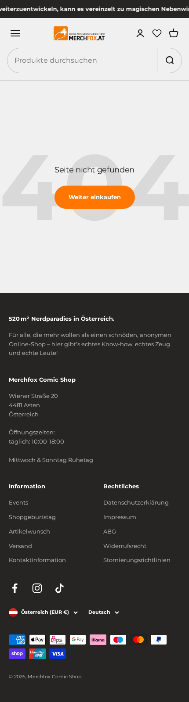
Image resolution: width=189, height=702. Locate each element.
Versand (20, 545)
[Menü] (15, 33)
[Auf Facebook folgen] (15, 588)
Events (18, 502)
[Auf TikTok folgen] (59, 588)
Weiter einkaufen (95, 197)
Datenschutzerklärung (136, 502)
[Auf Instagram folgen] (37, 588)
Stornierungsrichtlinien (137, 559)
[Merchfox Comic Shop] (79, 33)
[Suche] (169, 60)
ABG (109, 531)
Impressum (119, 516)
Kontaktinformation (37, 559)
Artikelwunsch (29, 531)
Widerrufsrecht (124, 545)
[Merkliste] (157, 33)
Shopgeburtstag (32, 516)
